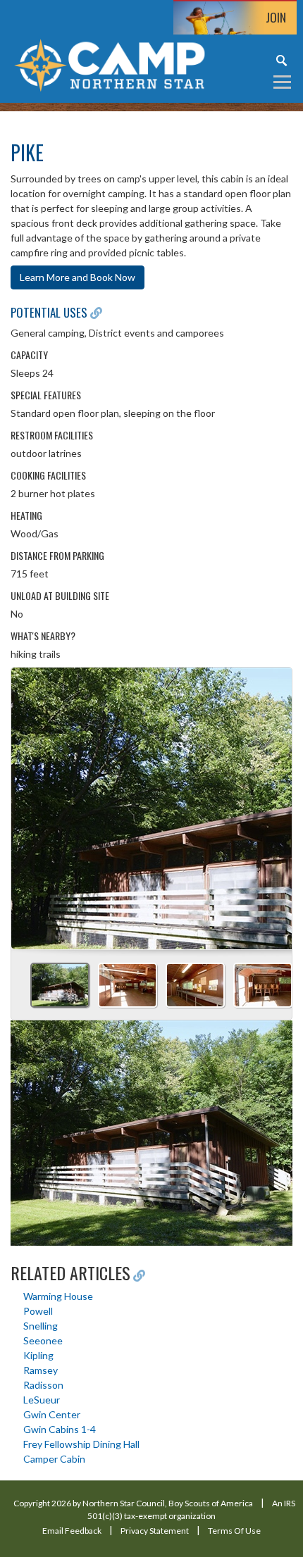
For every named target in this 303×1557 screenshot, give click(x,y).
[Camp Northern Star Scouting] (109, 64)
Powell (38, 1311)
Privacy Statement (154, 1530)
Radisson (43, 1385)
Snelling (40, 1326)
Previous (27, 803)
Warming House (58, 1296)
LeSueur (41, 1400)
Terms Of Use (234, 1530)
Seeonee (43, 1340)
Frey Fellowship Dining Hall (81, 1444)
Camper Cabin (54, 1459)
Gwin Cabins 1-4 (59, 1429)
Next (275, 803)
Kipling (38, 1355)
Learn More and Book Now (77, 277)
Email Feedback (71, 1530)
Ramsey (40, 1370)
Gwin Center (51, 1414)
